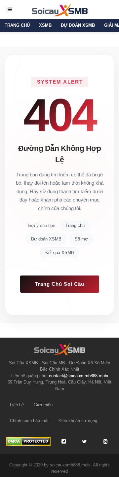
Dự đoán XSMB (46, 239)
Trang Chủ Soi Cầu (59, 284)
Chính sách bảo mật (29, 420)
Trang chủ (17, 25)
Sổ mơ (81, 239)
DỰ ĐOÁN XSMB (78, 25)
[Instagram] (105, 441)
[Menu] (10, 9)
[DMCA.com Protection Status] (28, 441)
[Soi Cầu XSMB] (60, 9)
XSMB (45, 25)
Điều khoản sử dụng (78, 420)
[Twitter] (84, 441)
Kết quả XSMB (59, 252)
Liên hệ (17, 404)
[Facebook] (63, 441)
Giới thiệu (43, 404)
